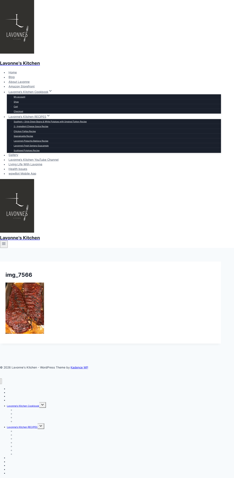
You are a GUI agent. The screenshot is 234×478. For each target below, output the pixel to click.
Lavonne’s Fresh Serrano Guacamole (31, 145)
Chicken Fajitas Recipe (25, 131)
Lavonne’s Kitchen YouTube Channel (34, 159)
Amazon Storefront (22, 86)
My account (19, 96)
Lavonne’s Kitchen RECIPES (22, 427)
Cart (16, 106)
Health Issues (18, 169)
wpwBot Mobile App (22, 173)
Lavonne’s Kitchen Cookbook (23, 405)
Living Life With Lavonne (25, 164)
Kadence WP (79, 367)
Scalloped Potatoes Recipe (27, 150)
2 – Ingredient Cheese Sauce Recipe (31, 126)
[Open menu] (4, 244)
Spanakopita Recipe (23, 136)
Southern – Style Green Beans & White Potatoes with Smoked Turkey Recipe (50, 121)
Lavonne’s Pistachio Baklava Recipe (31, 141)
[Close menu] (1, 381)
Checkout (18, 111)
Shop (16, 101)
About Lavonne (19, 82)
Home (13, 72)
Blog (12, 77)
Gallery (13, 155)
